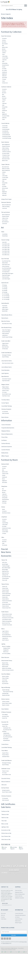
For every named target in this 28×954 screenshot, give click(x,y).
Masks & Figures (5, 309)
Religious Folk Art (5, 384)
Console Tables (5, 58)
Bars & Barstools (5, 221)
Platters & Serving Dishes (7, 621)
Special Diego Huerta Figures (7, 273)
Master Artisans (4, 417)
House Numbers (5, 709)
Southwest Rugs (5, 693)
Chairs (3, 54)
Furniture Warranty (5, 443)
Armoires (4, 40)
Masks (2, 231)
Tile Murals (4, 731)
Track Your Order (18, 890)
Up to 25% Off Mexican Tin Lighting (14, 9)
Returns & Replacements (7, 434)
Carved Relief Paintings (6, 138)
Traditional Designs (6, 566)
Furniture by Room (9, 459)
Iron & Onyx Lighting (6, 653)
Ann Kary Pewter (5, 788)
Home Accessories (5, 266)
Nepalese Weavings (5, 695)
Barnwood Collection (6, 202)
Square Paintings (5, 356)
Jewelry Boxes (5, 335)
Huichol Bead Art (5, 303)
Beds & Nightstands (6, 144)
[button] (24, 2)
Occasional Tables (5, 115)
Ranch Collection (5, 142)
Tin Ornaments (5, 411)
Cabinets (4, 52)
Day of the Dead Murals (6, 268)
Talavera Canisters (5, 701)
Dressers (3, 66)
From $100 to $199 (5, 244)
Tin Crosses (4, 392)
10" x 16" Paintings (5, 295)
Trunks (3, 81)
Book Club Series (5, 347)
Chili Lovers (4, 784)
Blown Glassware (5, 657)
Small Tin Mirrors (5, 640)
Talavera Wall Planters (6, 593)
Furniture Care (5, 82)
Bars (3, 488)
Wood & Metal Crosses (6, 394)
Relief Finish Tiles (5, 571)
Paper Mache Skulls (5, 380)
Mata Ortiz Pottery (5, 321)
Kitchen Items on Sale (6, 833)
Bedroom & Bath (5, 464)
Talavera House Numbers (7, 600)
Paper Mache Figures (6, 275)
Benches (3, 49)
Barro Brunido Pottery (6, 327)
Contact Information (6, 424)
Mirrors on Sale (4, 824)
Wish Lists (3, 915)
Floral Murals (5, 738)
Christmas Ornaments (6, 409)
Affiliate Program (5, 456)
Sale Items (6, 807)
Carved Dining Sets (5, 129)
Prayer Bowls (4, 305)
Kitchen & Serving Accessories (7, 670)
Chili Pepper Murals (7, 735)
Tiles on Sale (4, 580)
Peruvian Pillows (5, 754)
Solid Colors (4, 562)
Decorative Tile (4, 722)
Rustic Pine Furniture (6, 36)
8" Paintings (4, 285)
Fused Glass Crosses (6, 395)
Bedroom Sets (5, 47)
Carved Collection (5, 123)
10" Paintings (4, 287)
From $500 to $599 (5, 251)
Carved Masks (4, 234)
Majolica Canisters (5, 705)
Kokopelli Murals (6, 740)
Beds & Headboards (6, 170)
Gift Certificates (8, 804)
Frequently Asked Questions (7, 427)
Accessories (4, 38)
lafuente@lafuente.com (7, 905)
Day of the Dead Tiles (6, 261)
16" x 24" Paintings (5, 299)
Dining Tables (4, 63)
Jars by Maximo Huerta (6, 367)
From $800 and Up (5, 254)
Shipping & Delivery (5, 431)
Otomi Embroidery (5, 370)
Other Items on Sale (5, 839)
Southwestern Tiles (6, 728)
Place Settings (5, 714)
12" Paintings (4, 288)
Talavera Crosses (5, 390)
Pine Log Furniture (5, 212)
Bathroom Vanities (5, 168)
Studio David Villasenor (6, 352)
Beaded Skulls (4, 311)
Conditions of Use (4, 949)
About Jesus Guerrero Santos (7, 363)
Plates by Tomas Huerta (6, 616)
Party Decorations (5, 277)
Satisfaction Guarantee (6, 446)
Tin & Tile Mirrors (5, 633)
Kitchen (3, 507)
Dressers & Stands (5, 216)
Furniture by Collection (11, 31)
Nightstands (4, 74)
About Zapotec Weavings (8, 691)
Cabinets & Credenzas (6, 151)
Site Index (10, 949)
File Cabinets (4, 545)
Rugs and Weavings (5, 687)
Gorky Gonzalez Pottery (6, 660)
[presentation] (24, 844)
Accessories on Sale (5, 830)
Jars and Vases (5, 602)
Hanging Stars (6, 650)
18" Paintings (4, 290)
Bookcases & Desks (6, 158)
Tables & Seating (5, 148)
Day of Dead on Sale (5, 836)
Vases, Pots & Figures (6, 330)
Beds (3, 45)
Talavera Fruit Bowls (6, 595)
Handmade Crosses (5, 768)
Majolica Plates (5, 663)
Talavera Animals (5, 606)
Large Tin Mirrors (5, 631)
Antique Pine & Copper (6, 199)
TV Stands (4, 79)
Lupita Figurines (5, 373)
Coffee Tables (4, 56)
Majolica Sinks (5, 681)
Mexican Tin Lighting (6, 646)
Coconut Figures (5, 403)
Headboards (4, 72)
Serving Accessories (6, 790)
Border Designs (5, 569)
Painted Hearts (4, 318)
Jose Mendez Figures (6, 270)
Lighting (3, 644)
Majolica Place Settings (6, 668)
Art (2, 227)
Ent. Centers (4, 70)
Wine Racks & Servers (6, 513)
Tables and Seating (5, 206)
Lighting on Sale (5, 827)
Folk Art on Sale (4, 817)
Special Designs (5, 564)
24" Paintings (4, 292)
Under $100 (4, 242)
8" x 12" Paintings (5, 294)
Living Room (4, 516)
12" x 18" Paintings (5, 297)
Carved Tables (5, 125)
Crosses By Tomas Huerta (7, 624)
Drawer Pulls (4, 718)
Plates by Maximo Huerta (7, 614)
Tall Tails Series (5, 348)
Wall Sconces (5, 651)
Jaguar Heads (4, 307)
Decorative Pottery (5, 778)
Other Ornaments (5, 413)
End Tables (4, 68)
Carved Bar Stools (5, 132)
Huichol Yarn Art (4, 282)
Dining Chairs (4, 496)
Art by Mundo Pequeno (6, 378)
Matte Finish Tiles (5, 573)
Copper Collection (5, 164)
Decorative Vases (5, 716)
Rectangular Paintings (6, 355)
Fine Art (4, 549)
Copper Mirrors (5, 638)
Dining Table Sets (5, 65)
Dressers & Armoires (6, 146)
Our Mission (4, 440)
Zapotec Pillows (5, 753)
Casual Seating (5, 522)
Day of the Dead (5, 258)
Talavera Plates (5, 588)
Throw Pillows (4, 750)
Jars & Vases (4, 680)
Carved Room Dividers (6, 136)
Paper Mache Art (5, 376)
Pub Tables (4, 193)
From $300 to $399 (5, 247)
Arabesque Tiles (5, 574)
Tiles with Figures (5, 578)
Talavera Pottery (5, 584)
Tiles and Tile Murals (6, 331)
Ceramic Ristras (4, 744)
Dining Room (4, 486)
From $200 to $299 (5, 245)
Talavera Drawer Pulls (6, 607)
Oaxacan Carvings (5, 240)
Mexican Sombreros (5, 781)
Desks (3, 61)
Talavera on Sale (5, 814)
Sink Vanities (4, 77)
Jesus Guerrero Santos (6, 360)
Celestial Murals (6, 733)
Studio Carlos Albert (5, 341)
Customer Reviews (5, 449)
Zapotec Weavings (5, 689)
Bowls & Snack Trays (6, 623)
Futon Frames (4, 220)
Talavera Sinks (5, 597)
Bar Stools (4, 42)
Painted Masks (5, 236)
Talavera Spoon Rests (6, 604)
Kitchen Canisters (5, 591)
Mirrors (3, 112)
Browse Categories (6, 14)
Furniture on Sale (5, 811)
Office (2, 537)
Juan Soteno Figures (6, 278)
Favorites (3, 917)
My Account (3, 913)
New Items (6, 552)
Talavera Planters (5, 590)
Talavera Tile (4, 560)
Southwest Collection (6, 86)
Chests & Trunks (5, 473)
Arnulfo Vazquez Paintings (7, 337)
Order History (3, 919)
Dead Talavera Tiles (6, 264)
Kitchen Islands (5, 188)
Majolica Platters (5, 664)
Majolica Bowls (5, 666)
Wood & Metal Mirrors (6, 634)
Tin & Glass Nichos (5, 271)
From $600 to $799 (5, 253)
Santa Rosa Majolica (5, 674)
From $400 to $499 (5, 249)
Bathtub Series (5, 345)
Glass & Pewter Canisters (7, 703)
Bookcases (4, 50)
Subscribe (13, 935)
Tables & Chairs (5, 218)
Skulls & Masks (5, 262)
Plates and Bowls (5, 333)
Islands (3, 509)
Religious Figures (5, 387)
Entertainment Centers (6, 528)
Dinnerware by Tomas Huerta (7, 617)
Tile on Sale (4, 820)
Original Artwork (5, 343)
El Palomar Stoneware (6, 712)
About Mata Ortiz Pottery (7, 323)
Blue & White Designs (6, 567)
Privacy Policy (4, 437)
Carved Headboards (6, 134)
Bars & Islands (5, 43)
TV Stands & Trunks (6, 155)
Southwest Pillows (5, 756)
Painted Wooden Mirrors (6, 315)
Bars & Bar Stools (5, 166)
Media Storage (5, 530)
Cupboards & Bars (5, 157)
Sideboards (4, 75)
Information (6, 420)
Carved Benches (5, 131)
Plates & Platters (5, 678)
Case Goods (4, 208)
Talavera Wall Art (5, 599)
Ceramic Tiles (4, 726)
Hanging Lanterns (6, 648)
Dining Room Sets (5, 149)
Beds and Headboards (6, 204)
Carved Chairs (5, 127)
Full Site (14, 949)
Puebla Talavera (4, 611)
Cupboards (4, 59)
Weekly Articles (4, 452)
